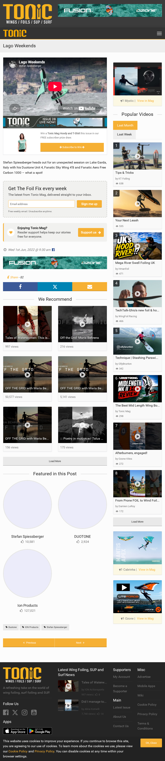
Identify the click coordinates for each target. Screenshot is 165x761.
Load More (55, 461)
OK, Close (151, 742)
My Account (121, 677)
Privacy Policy (147, 714)
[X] (15, 714)
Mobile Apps (146, 686)
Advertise (144, 677)
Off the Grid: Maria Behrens (79, 338)
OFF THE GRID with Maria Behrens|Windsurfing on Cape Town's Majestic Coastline (28, 388)
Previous (31, 642)
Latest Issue (121, 707)
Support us (88, 232)
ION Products (31, 627)
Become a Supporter (120, 688)
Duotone (12, 627)
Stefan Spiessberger (27, 536)
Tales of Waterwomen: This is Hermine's (28, 338)
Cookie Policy (147, 704)
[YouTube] (34, 714)
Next (79, 642)
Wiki (140, 695)
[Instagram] (25, 714)
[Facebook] (6, 714)
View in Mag (145, 101)
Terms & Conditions (145, 726)
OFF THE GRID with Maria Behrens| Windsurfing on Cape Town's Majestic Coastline (28, 438)
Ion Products (28, 605)
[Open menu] (159, 33)
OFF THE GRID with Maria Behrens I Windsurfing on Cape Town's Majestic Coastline (83, 388)
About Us (119, 717)
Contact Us (121, 726)
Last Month (125, 125)
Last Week (124, 134)
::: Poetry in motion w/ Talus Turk (83, 438)
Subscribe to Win (72, 147)
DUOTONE (82, 536)
